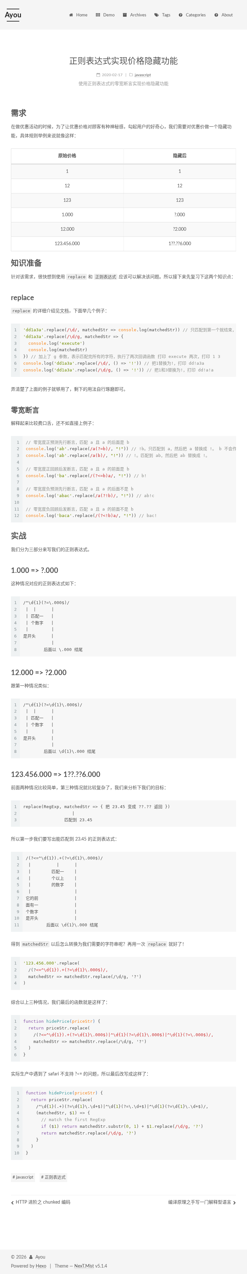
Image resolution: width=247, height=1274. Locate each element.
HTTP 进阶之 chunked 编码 (43, 1202)
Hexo (41, 1266)
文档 (64, 311)
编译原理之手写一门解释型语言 (199, 1202)
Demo (108, 15)
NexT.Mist (84, 1266)
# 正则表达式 (53, 1177)
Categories (196, 15)
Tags (166, 15)
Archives (138, 15)
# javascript (23, 1177)
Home (81, 15)
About (227, 15)
